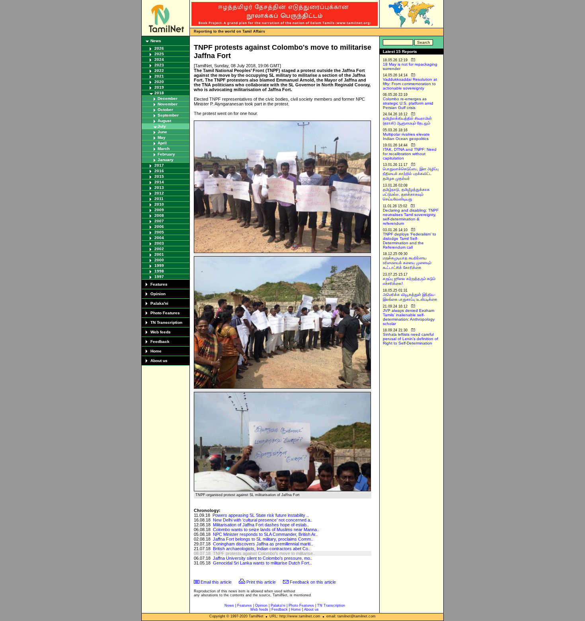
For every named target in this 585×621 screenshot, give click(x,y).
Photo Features (165, 313)
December (167, 98)
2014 (159, 182)
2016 (159, 171)
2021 (159, 76)
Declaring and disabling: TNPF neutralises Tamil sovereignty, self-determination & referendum (411, 217)
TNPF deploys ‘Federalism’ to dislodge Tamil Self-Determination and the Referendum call (409, 240)
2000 (159, 260)
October (165, 109)
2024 (159, 59)
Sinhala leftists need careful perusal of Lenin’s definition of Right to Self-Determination (410, 338)
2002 (159, 249)
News (155, 41)
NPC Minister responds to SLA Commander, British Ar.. (265, 534)
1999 (159, 265)
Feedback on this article (313, 582)
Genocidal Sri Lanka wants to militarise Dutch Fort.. (262, 563)
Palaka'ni (159, 303)
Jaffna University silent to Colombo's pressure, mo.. (262, 558)
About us (159, 360)
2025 (159, 54)
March (164, 148)
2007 (159, 221)
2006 (159, 226)
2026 (159, 48)
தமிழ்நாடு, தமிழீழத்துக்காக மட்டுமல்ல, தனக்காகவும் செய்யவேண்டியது (406, 194)
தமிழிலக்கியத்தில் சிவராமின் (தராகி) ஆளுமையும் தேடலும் (407, 120)
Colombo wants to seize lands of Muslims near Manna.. (266, 529)
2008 (159, 215)
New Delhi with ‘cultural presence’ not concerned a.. (262, 520)
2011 (159, 199)
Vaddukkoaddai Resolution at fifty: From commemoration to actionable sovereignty (410, 83)
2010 (159, 204)
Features (159, 284)
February (166, 154)
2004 (159, 238)
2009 (159, 210)
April (162, 143)
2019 (159, 87)
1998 (159, 271)
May (162, 137)
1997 (159, 276)
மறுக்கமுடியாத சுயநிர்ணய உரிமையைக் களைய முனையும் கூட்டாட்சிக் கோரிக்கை (407, 263)
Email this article (216, 582)
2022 (159, 70)
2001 (159, 254)
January (166, 160)
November (167, 104)
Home (156, 351)
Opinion (158, 294)
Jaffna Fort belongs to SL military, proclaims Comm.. (263, 539)
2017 (159, 165)
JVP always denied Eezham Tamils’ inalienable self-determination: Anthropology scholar (409, 317)
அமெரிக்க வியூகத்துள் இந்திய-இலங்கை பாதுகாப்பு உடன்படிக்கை (410, 297)
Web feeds (160, 332)
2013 (159, 187)
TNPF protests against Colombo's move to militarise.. (264, 553)
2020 (159, 82)
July (162, 126)
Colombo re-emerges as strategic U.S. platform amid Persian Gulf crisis (408, 103)
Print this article (261, 582)
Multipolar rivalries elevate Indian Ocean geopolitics (406, 136)
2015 (159, 176)
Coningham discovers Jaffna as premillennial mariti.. (263, 543)
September (168, 115)
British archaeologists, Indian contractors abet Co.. (261, 548)
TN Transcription (166, 322)
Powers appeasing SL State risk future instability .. (261, 515)
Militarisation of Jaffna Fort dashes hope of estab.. (261, 524)
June (162, 132)
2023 (159, 65)
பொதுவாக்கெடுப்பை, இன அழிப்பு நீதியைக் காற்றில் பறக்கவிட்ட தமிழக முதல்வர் (411, 174)
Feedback (160, 341)
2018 (159, 93)
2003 (159, 243)
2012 (159, 193)
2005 (159, 232)
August (164, 121)
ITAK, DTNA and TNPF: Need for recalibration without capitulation (410, 153)
